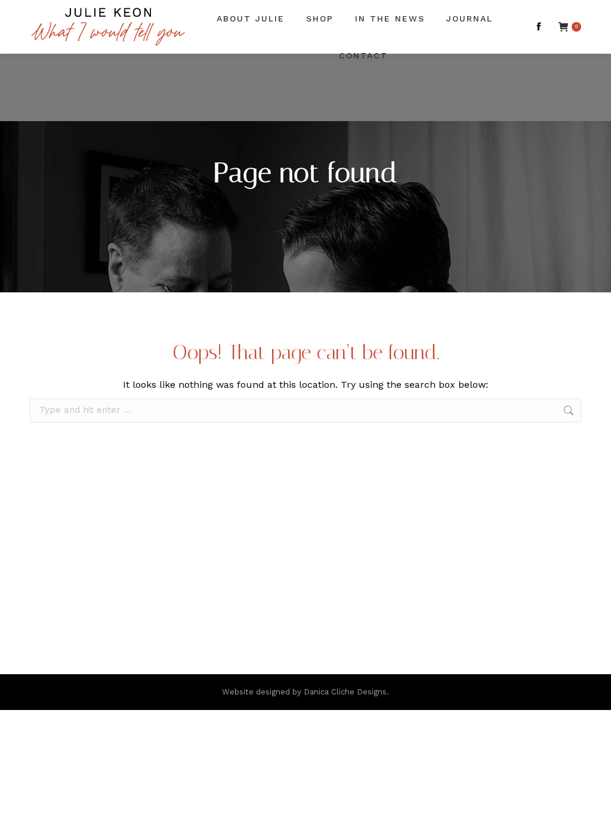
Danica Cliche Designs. (346, 691)
